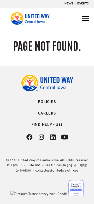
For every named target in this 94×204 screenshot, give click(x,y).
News (68, 3)
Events (83, 3)
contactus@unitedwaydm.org (56, 170)
